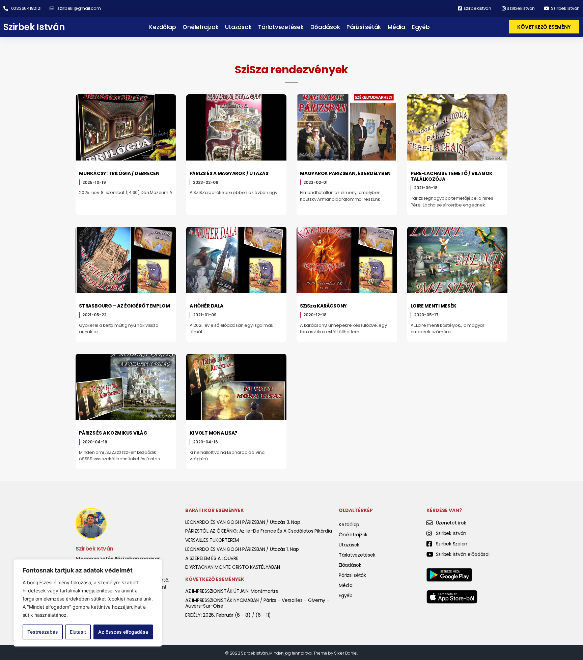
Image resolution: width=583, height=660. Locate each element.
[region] (87, 602)
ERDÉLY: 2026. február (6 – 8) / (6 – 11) (228, 615)
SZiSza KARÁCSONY (323, 305)
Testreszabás (42, 632)
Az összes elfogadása (123, 632)
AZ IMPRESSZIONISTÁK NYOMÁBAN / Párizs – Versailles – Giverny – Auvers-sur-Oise (257, 603)
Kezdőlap (162, 27)
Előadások (325, 27)
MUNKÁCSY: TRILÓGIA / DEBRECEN (119, 173)
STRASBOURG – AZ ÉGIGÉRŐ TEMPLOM (124, 305)
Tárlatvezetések (280, 27)
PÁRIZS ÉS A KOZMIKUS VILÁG (113, 433)
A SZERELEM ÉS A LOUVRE (212, 558)
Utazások (238, 27)
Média (396, 27)
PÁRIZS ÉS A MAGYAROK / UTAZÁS (229, 173)
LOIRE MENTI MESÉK (433, 305)
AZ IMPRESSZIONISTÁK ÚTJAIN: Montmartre (232, 591)
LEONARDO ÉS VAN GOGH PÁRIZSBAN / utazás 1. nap (242, 549)
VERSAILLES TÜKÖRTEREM (212, 540)
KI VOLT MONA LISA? (214, 433)
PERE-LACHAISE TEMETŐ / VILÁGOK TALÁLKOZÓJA (452, 176)
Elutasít (78, 632)
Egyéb (421, 27)
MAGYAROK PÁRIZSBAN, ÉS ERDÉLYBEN (345, 173)
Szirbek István (34, 27)
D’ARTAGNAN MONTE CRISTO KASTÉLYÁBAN (232, 567)
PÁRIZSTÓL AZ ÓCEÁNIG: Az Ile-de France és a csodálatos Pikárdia (258, 531)
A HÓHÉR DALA (206, 305)
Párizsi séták (363, 27)
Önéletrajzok (200, 27)
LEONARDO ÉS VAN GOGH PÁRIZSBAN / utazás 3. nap (242, 522)
